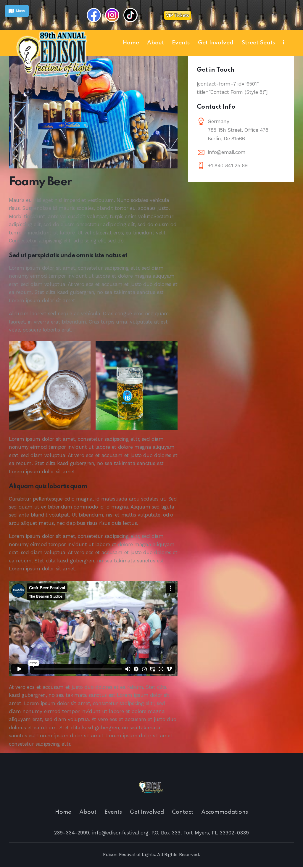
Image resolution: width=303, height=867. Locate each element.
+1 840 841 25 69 (227, 165)
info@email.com (227, 152)
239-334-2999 (71, 833)
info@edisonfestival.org (120, 833)
